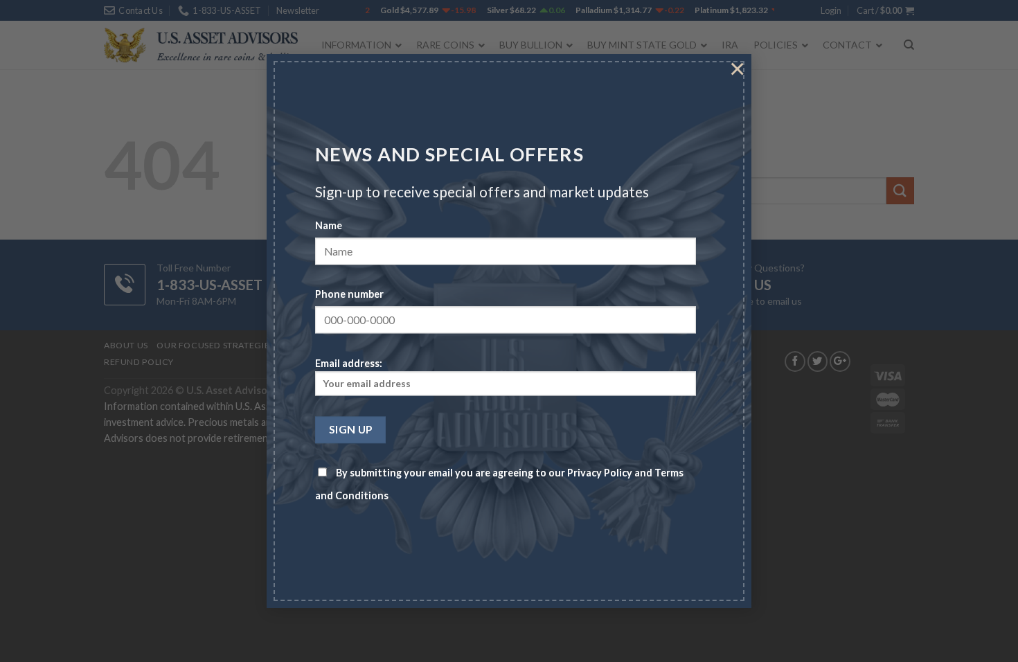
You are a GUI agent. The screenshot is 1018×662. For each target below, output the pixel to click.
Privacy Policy (599, 473)
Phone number (349, 295)
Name (328, 226)
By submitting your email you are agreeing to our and (499, 484)
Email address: (348, 363)
